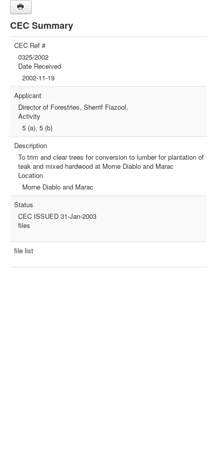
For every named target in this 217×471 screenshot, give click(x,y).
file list (23, 250)
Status (23, 204)
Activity (29, 116)
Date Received (39, 66)
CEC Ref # (29, 45)
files (24, 225)
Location (30, 175)
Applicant (27, 95)
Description (30, 145)
